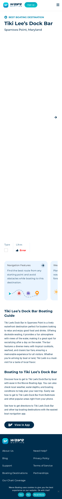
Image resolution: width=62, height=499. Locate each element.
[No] (58, 491)
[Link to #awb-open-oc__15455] (58, 5)
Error (23, 250)
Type (7, 244)
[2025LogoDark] (12, 3)
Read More (39, 495)
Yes (21, 495)
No (28, 495)
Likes (19, 244)
